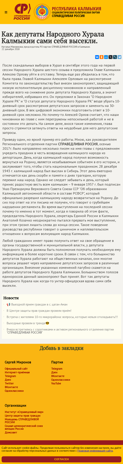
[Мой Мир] (106, 57)
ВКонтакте (11, 387)
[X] (110, 57)
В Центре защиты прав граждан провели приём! (37, 311)
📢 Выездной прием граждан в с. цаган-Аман (35, 305)
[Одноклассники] (101, 57)
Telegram (10, 376)
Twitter (9, 383)
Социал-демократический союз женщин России (24, 427)
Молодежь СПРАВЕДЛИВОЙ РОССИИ (22, 421)
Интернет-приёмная (17, 372)
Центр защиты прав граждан (22, 415)
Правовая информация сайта (95, 450)
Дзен (8, 379)
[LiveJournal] (115, 57)
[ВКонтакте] (97, 57)
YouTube (56, 383)
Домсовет (11, 432)
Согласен (61, 459)
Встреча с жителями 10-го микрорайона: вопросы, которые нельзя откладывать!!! (60, 317)
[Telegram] (119, 57)
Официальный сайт (16, 368)
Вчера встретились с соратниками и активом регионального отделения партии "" (58, 331)
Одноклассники (14, 390)
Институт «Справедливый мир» (24, 411)
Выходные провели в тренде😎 (26, 324)
